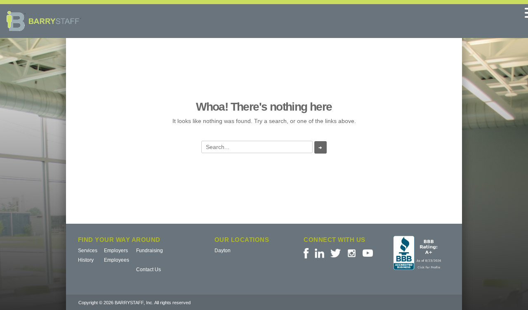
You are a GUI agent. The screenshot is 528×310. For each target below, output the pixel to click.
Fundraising (149, 250)
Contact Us (148, 269)
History (86, 260)
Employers (116, 250)
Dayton (222, 250)
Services (87, 250)
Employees (116, 260)
